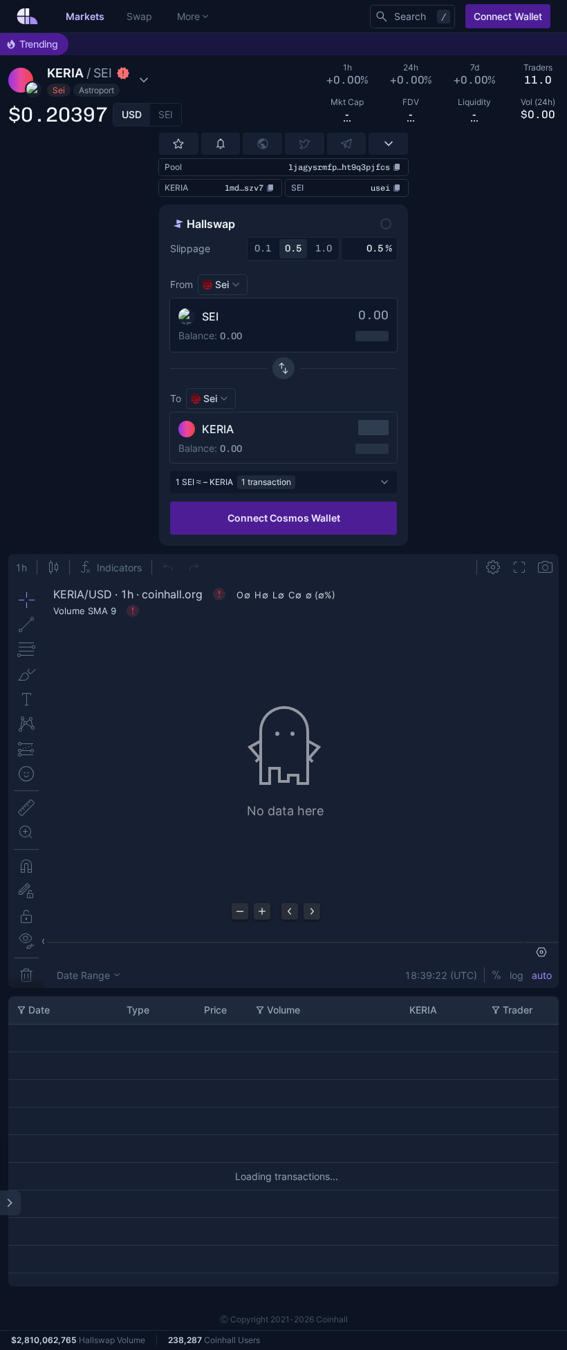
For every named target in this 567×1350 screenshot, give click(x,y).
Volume (283, 1010)
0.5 (293, 248)
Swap (139, 16)
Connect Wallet (508, 16)
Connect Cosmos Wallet (283, 518)
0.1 (262, 248)
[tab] (131, 115)
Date (39, 1010)
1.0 (323, 248)
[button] (97, 80)
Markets (85, 16)
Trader (517, 1010)
